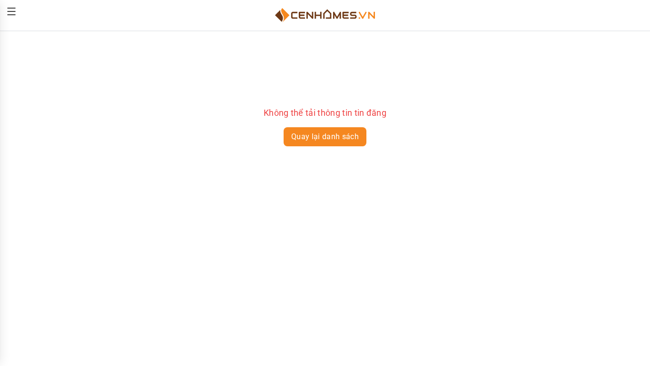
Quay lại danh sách (325, 136)
